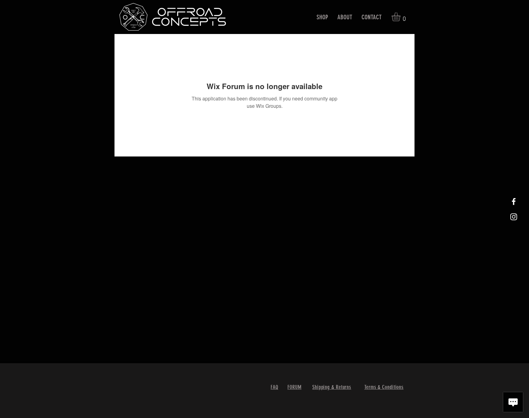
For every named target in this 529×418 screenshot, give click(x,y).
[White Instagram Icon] (513, 216)
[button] (322, 17)
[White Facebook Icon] (513, 201)
